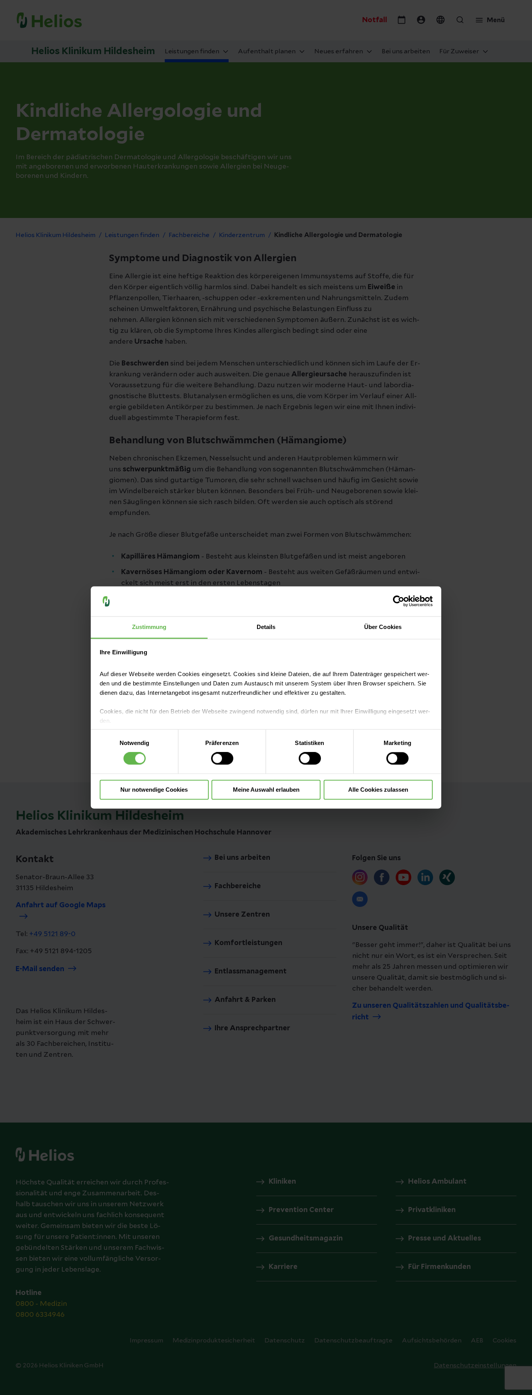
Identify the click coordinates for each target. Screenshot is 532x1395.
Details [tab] (266, 627)
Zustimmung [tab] (149, 627)
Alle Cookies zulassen (378, 789)
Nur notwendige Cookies (154, 789)
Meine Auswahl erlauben (266, 789)
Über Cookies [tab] (383, 627)
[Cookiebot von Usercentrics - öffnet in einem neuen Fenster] (399, 601)
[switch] (222, 758)
